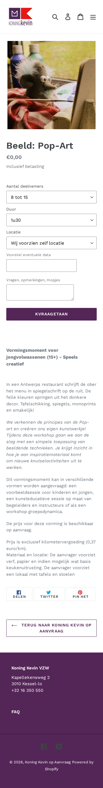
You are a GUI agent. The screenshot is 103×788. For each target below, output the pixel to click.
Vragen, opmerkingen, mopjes (33, 280)
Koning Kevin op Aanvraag (48, 762)
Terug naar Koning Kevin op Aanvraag (56, 628)
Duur (11, 209)
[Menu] (93, 16)
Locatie (13, 232)
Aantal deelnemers (24, 186)
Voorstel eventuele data (28, 255)
